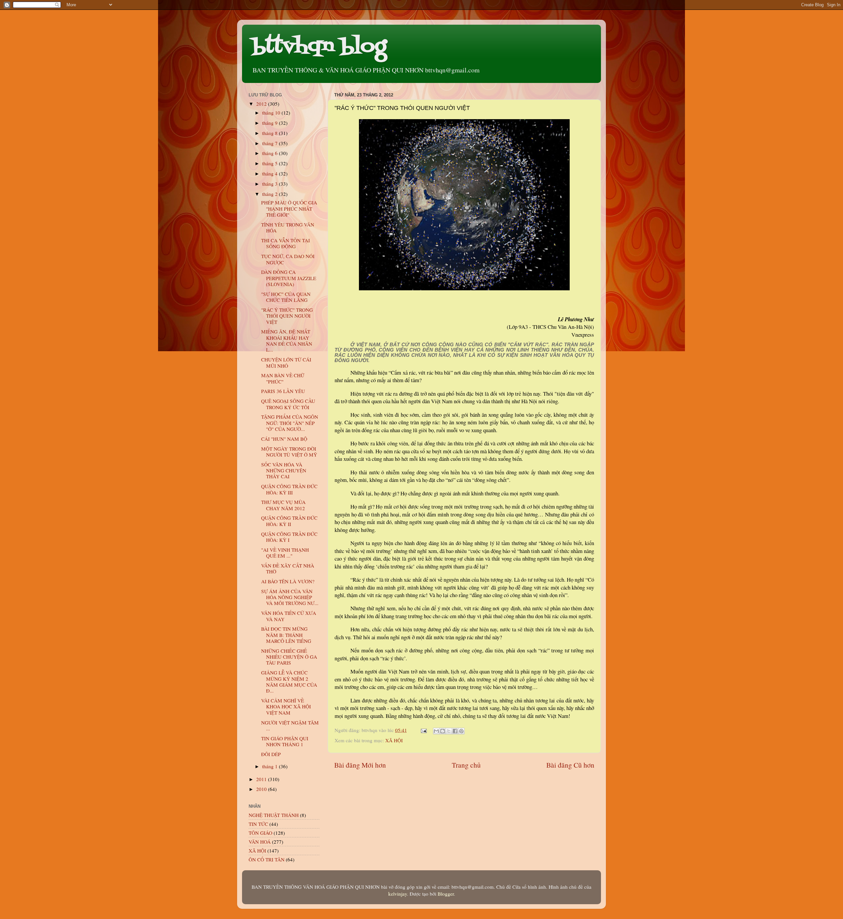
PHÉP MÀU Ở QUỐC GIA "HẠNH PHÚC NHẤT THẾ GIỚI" (289, 208)
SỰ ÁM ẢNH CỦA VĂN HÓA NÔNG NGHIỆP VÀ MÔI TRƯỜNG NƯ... (289, 597)
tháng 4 (270, 173)
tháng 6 (270, 153)
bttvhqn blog (319, 47)
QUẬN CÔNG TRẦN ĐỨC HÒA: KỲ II (289, 520)
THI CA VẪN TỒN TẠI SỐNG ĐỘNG (285, 243)
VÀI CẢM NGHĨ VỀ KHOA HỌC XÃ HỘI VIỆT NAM (286, 706)
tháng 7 (270, 143)
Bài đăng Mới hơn (360, 765)
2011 (262, 779)
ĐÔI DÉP (271, 754)
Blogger (446, 893)
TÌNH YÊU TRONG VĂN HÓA (287, 227)
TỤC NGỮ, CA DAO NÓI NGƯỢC (287, 259)
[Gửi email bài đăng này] (436, 731)
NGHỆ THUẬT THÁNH (274, 815)
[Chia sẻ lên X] (449, 731)
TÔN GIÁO (260, 832)
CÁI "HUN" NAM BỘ (284, 438)
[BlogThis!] (442, 731)
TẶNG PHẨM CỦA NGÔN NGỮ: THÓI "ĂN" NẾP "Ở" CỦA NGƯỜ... (289, 422)
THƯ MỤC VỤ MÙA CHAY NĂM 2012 (283, 505)
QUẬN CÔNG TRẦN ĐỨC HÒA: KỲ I (289, 537)
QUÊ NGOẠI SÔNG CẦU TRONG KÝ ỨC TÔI (288, 404)
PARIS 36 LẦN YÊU (283, 391)
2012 (262, 103)
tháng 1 (270, 766)
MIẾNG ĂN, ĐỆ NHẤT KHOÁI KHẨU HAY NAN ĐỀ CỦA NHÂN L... (286, 340)
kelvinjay (397, 893)
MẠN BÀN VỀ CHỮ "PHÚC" (282, 378)
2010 (262, 789)
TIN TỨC (258, 824)
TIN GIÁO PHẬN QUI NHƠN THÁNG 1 (284, 741)
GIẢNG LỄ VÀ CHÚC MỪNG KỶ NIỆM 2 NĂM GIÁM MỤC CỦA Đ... (289, 681)
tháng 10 (272, 112)
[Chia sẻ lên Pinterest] (461, 731)
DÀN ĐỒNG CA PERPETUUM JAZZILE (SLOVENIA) (288, 278)
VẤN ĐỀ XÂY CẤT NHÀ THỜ (287, 568)
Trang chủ (466, 765)
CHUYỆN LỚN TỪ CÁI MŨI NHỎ (286, 362)
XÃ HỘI (394, 740)
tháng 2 (270, 194)
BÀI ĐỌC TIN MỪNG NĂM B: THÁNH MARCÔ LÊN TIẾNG (286, 634)
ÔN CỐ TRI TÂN (267, 859)
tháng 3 (270, 183)
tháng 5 (270, 163)
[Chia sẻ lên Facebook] (455, 731)
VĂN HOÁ (260, 841)
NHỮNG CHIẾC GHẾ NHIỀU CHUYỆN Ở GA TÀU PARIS (289, 656)
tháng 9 (270, 122)
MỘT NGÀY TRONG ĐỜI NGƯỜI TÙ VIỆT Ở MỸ (289, 451)
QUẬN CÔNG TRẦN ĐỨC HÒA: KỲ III (289, 489)
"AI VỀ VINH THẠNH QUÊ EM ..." (285, 552)
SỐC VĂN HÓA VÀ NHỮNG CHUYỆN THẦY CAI (283, 470)
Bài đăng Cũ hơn (570, 765)
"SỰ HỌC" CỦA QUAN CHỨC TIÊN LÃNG (286, 297)
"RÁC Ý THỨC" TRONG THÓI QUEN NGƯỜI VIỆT (287, 315)
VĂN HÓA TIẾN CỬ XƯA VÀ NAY (288, 616)
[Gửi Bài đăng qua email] (423, 730)
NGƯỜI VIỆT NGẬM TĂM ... (290, 725)
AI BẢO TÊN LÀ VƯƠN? (287, 581)
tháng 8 (270, 133)
